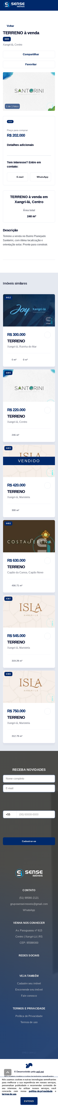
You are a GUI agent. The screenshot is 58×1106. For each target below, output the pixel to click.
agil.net (40, 1071)
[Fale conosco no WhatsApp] (24, 963)
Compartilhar (31, 54)
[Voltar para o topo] (7, 1072)
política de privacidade (40, 1091)
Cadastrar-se (29, 841)
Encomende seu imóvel (29, 989)
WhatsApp (42, 177)
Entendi (29, 1101)
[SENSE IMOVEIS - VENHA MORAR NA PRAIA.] (29, 873)
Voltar (10, 26)
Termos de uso (29, 1022)
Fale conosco (29, 995)
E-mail (20, 177)
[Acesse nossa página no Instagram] (33, 963)
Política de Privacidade (28, 1016)
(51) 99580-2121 (29, 897)
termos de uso (9, 1094)
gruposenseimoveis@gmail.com (29, 904)
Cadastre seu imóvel (29, 983)
